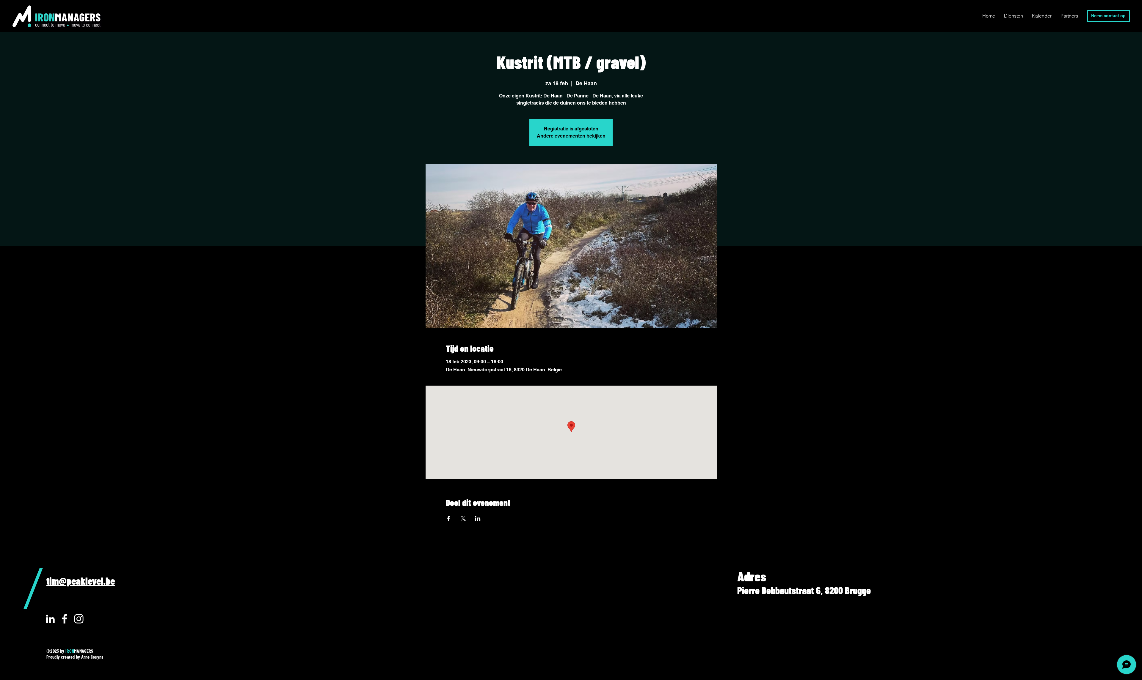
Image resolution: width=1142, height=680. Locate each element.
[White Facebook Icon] (64, 619)
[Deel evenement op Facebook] (448, 518)
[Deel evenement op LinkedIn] (478, 518)
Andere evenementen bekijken (571, 136)
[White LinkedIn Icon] (50, 619)
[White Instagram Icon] (79, 619)
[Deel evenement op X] (463, 518)
